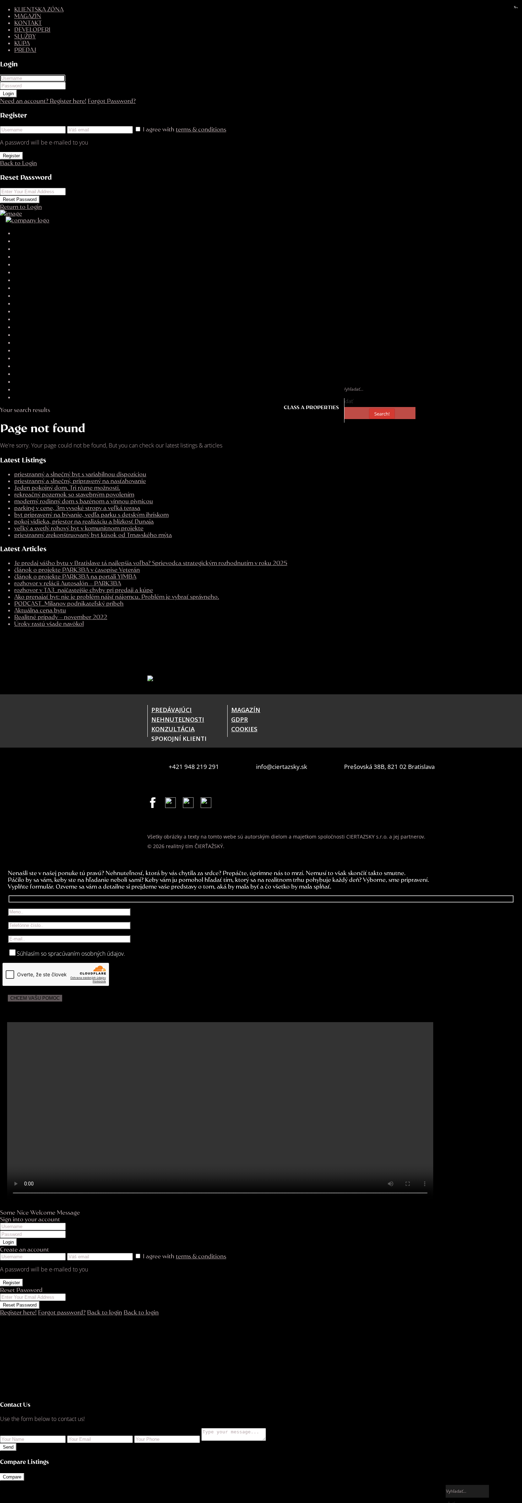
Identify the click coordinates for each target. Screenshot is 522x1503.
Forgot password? (62, 1312)
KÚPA (22, 42)
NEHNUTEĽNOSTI (177, 719)
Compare (12, 1477)
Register (11, 155)
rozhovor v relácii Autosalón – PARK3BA (67, 583)
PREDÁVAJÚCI (171, 710)
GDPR (239, 719)
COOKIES (244, 729)
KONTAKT (28, 22)
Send (8, 1447)
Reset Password (20, 199)
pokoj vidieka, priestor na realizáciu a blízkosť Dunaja (84, 521)
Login (8, 93)
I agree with (184, 129)
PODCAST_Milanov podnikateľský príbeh (69, 603)
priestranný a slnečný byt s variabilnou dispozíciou (80, 474)
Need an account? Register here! (43, 100)
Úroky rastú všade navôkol (49, 623)
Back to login (104, 1312)
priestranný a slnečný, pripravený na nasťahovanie (80, 480)
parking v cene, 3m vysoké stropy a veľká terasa (77, 507)
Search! (382, 414)
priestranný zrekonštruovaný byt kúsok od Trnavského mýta (93, 534)
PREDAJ (25, 49)
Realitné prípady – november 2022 (60, 616)
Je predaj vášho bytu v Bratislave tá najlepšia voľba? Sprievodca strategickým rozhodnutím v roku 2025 (150, 562)
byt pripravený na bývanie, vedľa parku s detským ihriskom (91, 514)
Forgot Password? (112, 100)
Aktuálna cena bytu (40, 610)
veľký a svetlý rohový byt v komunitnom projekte (78, 528)
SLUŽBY (25, 36)
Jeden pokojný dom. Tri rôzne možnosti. (67, 487)
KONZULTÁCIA (173, 729)
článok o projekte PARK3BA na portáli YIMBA (75, 576)
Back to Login (18, 162)
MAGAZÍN (27, 15)
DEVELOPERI (32, 29)
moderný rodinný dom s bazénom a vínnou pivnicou (83, 501)
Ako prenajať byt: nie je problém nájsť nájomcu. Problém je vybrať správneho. (116, 596)
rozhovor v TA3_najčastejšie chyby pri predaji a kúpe (83, 589)
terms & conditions (201, 129)
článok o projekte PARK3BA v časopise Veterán (77, 569)
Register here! (18, 1312)
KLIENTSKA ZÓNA (39, 9)
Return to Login (21, 206)
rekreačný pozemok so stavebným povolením (74, 494)
